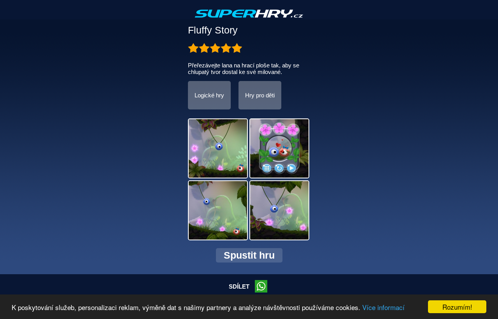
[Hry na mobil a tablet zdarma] (249, 20)
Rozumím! (457, 307)
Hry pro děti (260, 95)
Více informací (383, 307)
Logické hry (209, 95)
